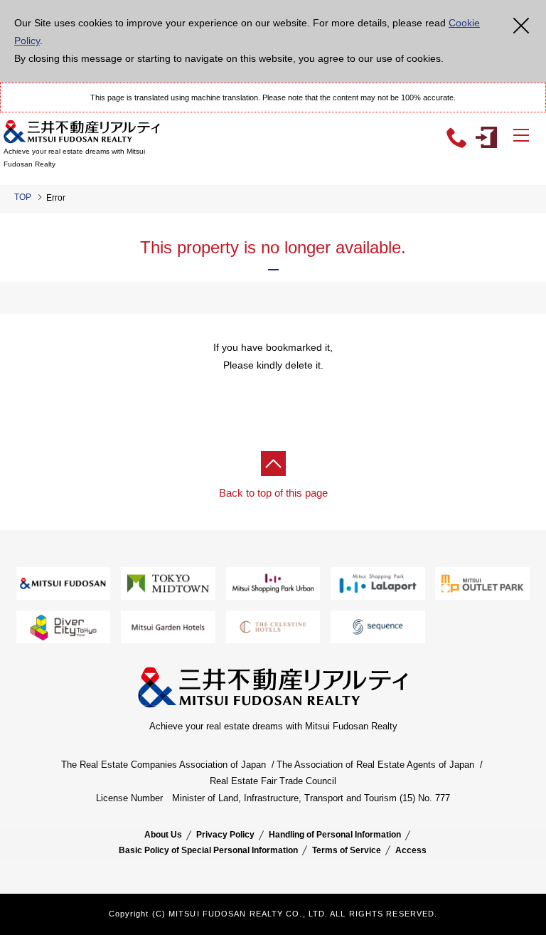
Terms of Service (346, 850)
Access (411, 850)
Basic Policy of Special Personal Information (208, 850)
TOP (22, 197)
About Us (163, 835)
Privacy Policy (225, 835)
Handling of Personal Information (335, 835)
